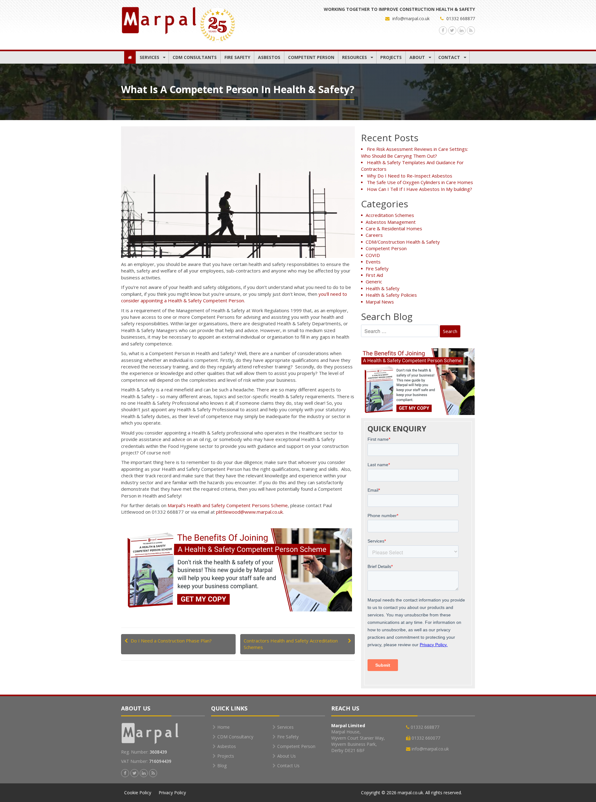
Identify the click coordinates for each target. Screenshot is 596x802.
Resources (354, 57)
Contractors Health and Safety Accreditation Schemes (291, 644)
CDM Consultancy (235, 737)
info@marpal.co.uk (411, 18)
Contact (449, 57)
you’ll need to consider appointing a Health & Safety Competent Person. (234, 297)
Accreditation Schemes (390, 215)
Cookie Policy (137, 792)
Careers (374, 235)
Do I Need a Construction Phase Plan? (171, 641)
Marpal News (380, 302)
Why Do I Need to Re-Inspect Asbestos (409, 176)
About (417, 57)
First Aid (374, 275)
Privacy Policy (172, 792)
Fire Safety (237, 57)
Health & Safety (383, 288)
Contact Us (288, 765)
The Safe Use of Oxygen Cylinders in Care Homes (420, 182)
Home (223, 727)
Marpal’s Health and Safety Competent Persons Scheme (228, 505)
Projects (391, 57)
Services (149, 57)
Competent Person (311, 57)
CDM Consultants (195, 57)
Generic (374, 281)
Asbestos (269, 57)
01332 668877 (460, 18)
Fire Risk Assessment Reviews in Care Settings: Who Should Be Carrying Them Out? (414, 152)
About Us (286, 756)
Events (373, 262)
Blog (222, 765)
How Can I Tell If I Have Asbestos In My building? (419, 189)
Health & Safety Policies (391, 295)
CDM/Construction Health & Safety (403, 242)
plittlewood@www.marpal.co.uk (249, 512)
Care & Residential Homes (394, 228)
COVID (373, 255)
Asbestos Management (391, 222)
